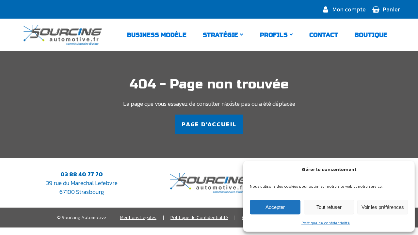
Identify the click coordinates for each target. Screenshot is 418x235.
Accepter (275, 207)
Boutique (371, 35)
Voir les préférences (383, 207)
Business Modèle (156, 35)
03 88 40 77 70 (81, 174)
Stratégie (220, 35)
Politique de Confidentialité (199, 217)
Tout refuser (329, 207)
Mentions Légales (138, 217)
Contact (323, 35)
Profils (274, 35)
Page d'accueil (209, 124)
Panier (391, 9)
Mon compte (349, 9)
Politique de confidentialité (325, 223)
